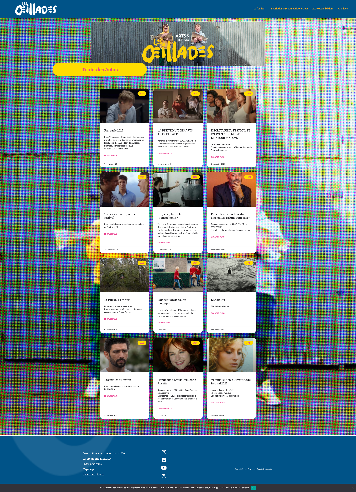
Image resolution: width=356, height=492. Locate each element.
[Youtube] (164, 468)
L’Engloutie (218, 300)
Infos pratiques (92, 464)
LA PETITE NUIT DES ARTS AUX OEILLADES (175, 132)
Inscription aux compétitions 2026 (289, 8)
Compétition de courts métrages (172, 301)
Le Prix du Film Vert (117, 300)
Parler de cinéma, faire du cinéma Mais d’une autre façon (230, 216)
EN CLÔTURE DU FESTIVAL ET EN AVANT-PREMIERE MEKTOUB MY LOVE (230, 134)
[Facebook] (164, 460)
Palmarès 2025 (113, 130)
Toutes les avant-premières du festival (123, 216)
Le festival (259, 8)
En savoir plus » (111, 156)
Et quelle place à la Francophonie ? (169, 216)
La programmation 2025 (97, 458)
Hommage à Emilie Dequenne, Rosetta (177, 381)
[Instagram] (164, 452)
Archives (343, 8)
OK (253, 488)
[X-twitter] (164, 475)
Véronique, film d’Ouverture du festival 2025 (231, 381)
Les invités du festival (118, 380)
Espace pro (89, 469)
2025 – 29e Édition (322, 8)
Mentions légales (93, 474)
